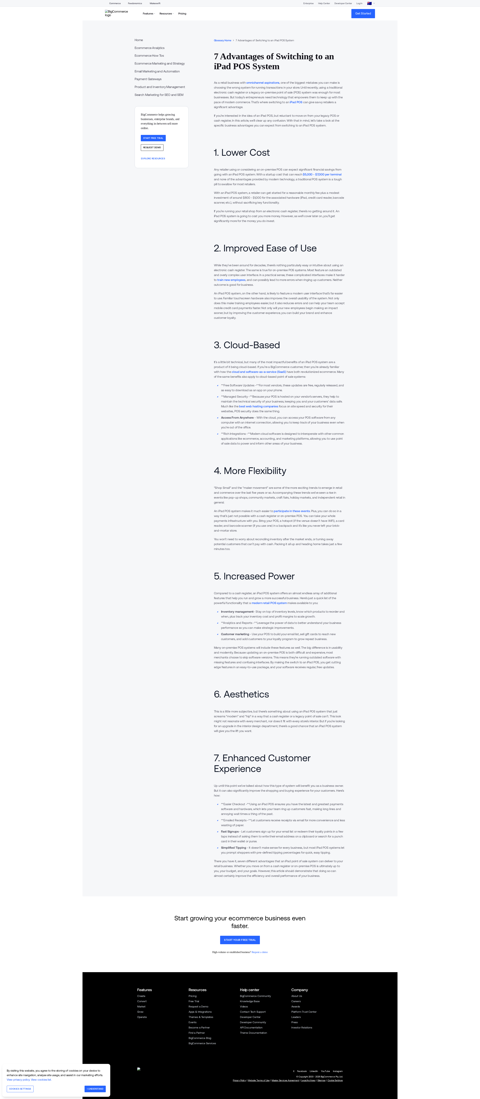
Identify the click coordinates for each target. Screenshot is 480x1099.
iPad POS (296, 102)
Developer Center (343, 3)
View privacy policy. (18, 1079)
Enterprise (308, 3)
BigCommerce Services (202, 1043)
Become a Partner (199, 1027)
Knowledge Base (250, 1001)
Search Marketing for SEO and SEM (159, 95)
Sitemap (321, 1080)
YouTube (325, 1071)
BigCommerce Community (255, 995)
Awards (295, 1006)
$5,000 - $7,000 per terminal (322, 174)
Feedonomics (135, 3)
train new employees (231, 280)
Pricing (192, 995)
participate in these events (292, 511)
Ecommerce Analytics (149, 48)
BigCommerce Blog (200, 1038)
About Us (296, 995)
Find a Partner (197, 1032)
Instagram (338, 1071)
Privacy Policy (239, 1080)
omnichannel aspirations (262, 82)
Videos (244, 1006)
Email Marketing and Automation (157, 71)
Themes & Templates (201, 1017)
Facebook (302, 1071)
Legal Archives (308, 1080)
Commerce (115, 3)
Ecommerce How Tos (149, 55)
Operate (142, 1017)
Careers (296, 1001)
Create (141, 995)
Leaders (296, 1017)
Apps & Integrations (200, 1011)
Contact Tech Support (253, 1011)
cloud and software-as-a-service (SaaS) (259, 372)
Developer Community (253, 1022)
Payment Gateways (148, 79)
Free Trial (194, 1001)
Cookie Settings (335, 1080)
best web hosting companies (258, 406)
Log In (359, 3)
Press (294, 1022)
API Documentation (251, 1027)
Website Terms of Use (259, 1080)
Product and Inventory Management (160, 87)
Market (141, 1006)
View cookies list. (41, 1079)
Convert (142, 1001)
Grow (140, 1011)
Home (139, 40)
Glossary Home (222, 40)
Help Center (324, 3)
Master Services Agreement (285, 1080)
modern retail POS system (269, 603)
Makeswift (155, 3)
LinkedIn (314, 1071)
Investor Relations (301, 1027)
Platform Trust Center (303, 1011)
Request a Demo (198, 1006)
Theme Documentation (253, 1032)
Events (192, 1022)
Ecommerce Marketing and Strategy (160, 63)
